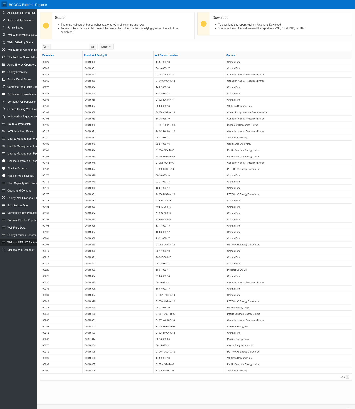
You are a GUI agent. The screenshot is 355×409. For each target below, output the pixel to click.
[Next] (347, 377)
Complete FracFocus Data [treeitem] (22, 87)
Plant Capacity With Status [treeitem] (22, 183)
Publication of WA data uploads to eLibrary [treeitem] (32, 94)
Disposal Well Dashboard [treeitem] (22, 250)
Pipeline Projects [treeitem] (17, 168)
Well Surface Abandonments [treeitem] (24, 49)
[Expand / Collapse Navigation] (4, 4)
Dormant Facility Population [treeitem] (23, 213)
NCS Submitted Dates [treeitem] (20, 131)
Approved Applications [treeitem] (20, 20)
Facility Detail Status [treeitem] (19, 79)
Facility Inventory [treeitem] (17, 72)
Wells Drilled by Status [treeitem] (20, 42)
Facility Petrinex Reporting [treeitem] (22, 235)
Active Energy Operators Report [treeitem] (26, 64)
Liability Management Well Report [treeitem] (27, 138)
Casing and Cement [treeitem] (19, 190)
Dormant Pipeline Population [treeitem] (24, 220)
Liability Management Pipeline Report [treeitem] (29, 153)
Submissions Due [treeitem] (17, 205)
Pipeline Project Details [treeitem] (20, 175)
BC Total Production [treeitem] (19, 124)
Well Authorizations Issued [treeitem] (22, 35)
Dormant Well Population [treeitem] (21, 101)
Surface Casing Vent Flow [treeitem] (22, 109)
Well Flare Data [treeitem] (16, 227)
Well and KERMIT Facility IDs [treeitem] (24, 242)
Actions (105, 46)
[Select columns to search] (46, 47)
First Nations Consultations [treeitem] (23, 57)
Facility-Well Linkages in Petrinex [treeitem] (26, 198)
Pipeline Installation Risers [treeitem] (22, 161)
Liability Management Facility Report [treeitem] (28, 146)
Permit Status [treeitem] (15, 27)
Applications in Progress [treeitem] (21, 12)
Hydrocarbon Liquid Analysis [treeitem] (24, 116)
